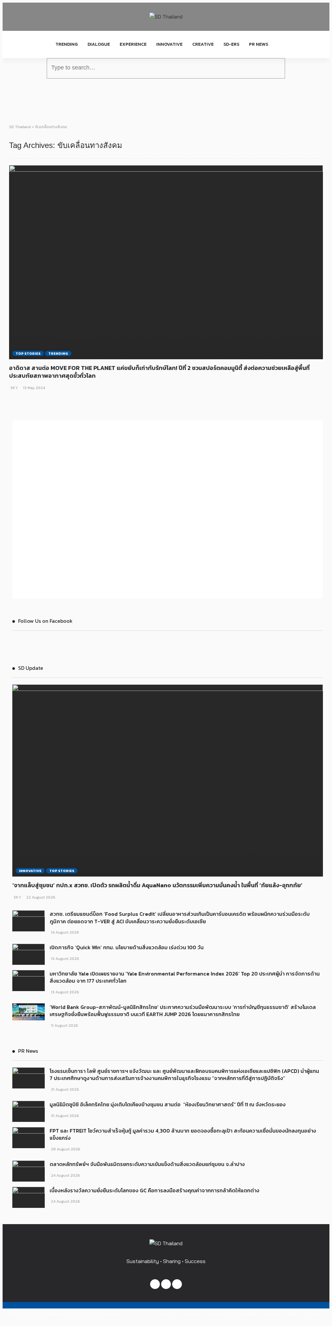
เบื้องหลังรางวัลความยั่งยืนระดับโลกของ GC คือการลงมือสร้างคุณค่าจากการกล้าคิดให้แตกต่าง (155, 1190)
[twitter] (166, 1284)
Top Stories (28, 353)
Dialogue (99, 44)
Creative (203, 44)
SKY (14, 388)
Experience (133, 44)
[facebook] (155, 1284)
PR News (258, 44)
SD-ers (231, 44)
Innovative (169, 44)
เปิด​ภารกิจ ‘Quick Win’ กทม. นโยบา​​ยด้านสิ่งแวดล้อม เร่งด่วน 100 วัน (127, 947)
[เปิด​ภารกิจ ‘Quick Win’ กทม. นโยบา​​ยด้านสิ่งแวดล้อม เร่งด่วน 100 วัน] (28, 954)
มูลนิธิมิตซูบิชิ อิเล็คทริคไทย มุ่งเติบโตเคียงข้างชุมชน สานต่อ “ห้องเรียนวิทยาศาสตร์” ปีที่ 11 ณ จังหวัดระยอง (168, 1104)
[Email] (177, 1284)
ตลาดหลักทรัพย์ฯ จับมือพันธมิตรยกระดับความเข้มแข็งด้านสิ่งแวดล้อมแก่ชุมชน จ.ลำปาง (147, 1164)
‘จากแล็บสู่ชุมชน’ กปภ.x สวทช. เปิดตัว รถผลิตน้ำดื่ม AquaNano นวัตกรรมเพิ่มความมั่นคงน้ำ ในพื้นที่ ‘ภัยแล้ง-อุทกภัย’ (157, 885)
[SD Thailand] (166, 16)
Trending (66, 44)
